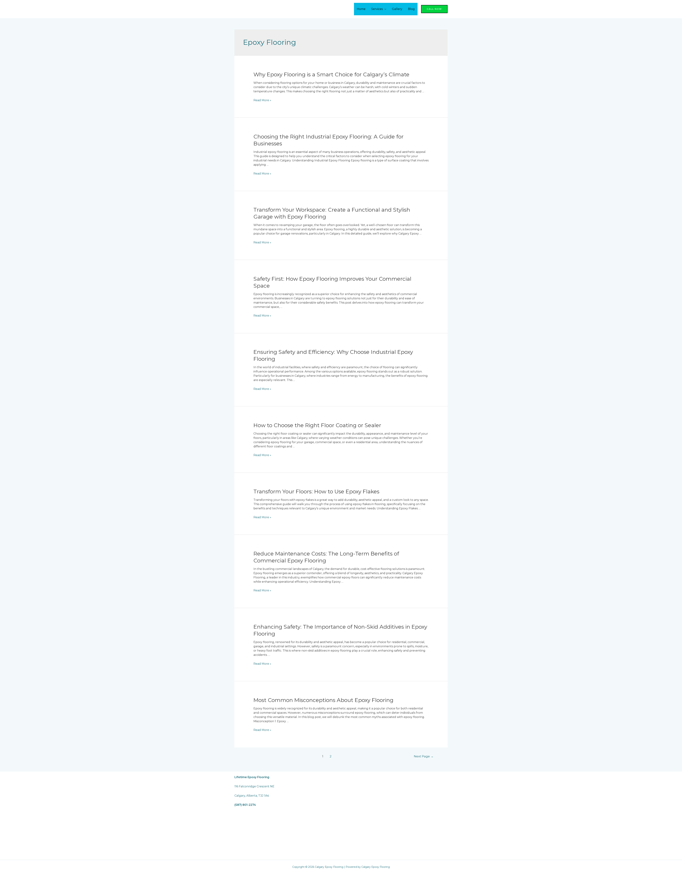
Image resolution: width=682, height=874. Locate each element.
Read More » (262, 100)
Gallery (397, 9)
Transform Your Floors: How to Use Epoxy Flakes (316, 491)
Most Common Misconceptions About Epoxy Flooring (323, 700)
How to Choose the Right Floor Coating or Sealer (317, 425)
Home (361, 9)
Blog (411, 9)
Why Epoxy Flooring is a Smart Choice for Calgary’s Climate (331, 74)
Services (377, 9)
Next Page (424, 756)
